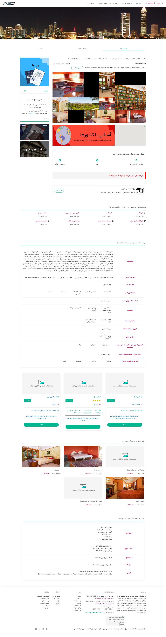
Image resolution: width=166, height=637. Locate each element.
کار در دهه (78, 605)
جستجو (91, 3)
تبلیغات (79, 603)
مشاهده (124, 425)
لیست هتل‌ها (45, 601)
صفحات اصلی (128, 3)
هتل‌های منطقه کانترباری (100, 59)
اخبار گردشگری (44, 598)
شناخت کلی (123, 48)
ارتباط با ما (78, 598)
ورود (158, 3)
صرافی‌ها (46, 608)
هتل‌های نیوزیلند (114, 59)
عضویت (150, 3)
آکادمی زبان (56, 598)
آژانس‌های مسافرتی (43, 596)
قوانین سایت (77, 608)
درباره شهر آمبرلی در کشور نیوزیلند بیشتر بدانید (125, 175)
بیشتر (58, 190)
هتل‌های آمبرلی (86, 59)
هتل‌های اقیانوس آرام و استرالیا (131, 59)
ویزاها (47, 605)
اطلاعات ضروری (81, 48)
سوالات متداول (76, 610)
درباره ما (78, 596)
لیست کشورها (44, 603)
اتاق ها (41, 48)
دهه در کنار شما (102, 3)
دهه (140, 3)
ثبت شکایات (77, 601)
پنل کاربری (31, 113)
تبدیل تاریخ (56, 596)
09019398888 (89, 601)
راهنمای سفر (115, 3)
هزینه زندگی (58, 602)
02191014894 (91, 596)
